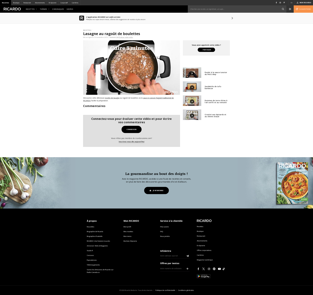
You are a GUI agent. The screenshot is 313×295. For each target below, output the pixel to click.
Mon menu (127, 236)
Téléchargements (93, 265)
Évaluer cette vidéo (126, 37)
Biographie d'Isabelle (94, 236)
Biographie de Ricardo (95, 231)
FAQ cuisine (164, 227)
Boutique (16, 3)
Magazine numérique (205, 260)
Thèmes (43, 9)
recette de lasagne (112, 98)
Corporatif (64, 3)
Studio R (90, 250)
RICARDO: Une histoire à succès (98, 241)
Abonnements (40, 3)
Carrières (75, 3)
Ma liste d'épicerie (130, 241)
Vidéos (70, 9)
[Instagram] (209, 268)
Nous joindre (165, 236)
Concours (90, 255)
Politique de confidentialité (165, 290)
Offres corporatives (204, 250)
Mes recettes (128, 231)
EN (292, 3)
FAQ (161, 231)
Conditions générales (186, 290)
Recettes (5, 3)
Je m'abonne (158, 190)
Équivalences (92, 260)
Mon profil (127, 227)
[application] (131, 67)
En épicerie (52, 3)
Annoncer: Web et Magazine (97, 246)
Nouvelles (90, 227)
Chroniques (58, 9)
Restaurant (27, 3)
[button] (282, 9)
